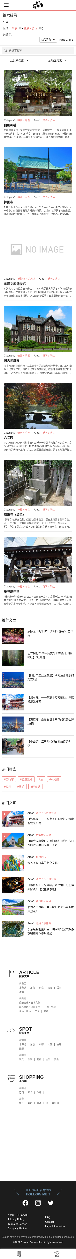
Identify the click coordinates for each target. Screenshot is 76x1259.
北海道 (22, 987)
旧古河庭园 (11, 360)
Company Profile (17, 1228)
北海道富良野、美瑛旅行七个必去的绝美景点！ (50, 909)
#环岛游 (35, 786)
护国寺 (8, 202)
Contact (49, 1221)
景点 (57, 1256)
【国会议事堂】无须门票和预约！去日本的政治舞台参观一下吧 (50, 843)
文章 (19, 1256)
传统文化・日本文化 (29, 1002)
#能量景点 (26, 779)
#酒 (41, 779)
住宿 (47, 1059)
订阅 (21, 1092)
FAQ (47, 1217)
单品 (39, 1092)
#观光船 (54, 779)
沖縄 (21, 992)
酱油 (39, 1103)
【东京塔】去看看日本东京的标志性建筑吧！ (50, 721)
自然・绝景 (50, 1007)
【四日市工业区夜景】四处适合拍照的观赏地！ (50, 677)
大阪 (50, 987)
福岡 (59, 987)
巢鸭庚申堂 (11, 591)
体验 (30, 1059)
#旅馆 (20, 786)
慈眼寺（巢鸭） (15, 514)
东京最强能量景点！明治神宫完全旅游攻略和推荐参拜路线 (50, 931)
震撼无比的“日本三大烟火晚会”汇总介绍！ (50, 633)
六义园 (8, 437)
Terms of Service (17, 1224)
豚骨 (21, 1103)
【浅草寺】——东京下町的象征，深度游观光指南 (50, 699)
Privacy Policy (16, 1219)
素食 (30, 1092)
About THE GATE (18, 1214)
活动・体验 (25, 1011)
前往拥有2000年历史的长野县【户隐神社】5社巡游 (49, 655)
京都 (41, 987)
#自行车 (9, 779)
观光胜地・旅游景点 (29, 1007)
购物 (46, 1011)
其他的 (55, 1103)
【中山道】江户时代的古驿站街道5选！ (48, 743)
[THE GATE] (38, 5)
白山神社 (10, 125)
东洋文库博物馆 (15, 283)
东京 (32, 987)
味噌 (30, 1103)
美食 (37, 1011)
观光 (21, 1059)
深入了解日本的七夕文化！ (43, 862)
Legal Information (55, 1226)
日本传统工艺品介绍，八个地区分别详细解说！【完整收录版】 (50, 887)
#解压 (7, 786)
